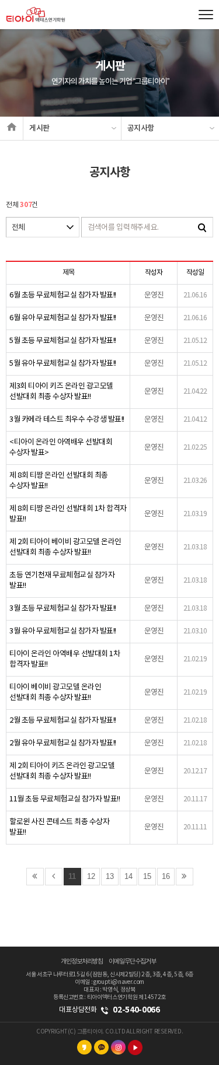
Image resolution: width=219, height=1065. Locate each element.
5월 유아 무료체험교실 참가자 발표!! (62, 363)
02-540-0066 (136, 1010)
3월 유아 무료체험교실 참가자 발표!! (62, 631)
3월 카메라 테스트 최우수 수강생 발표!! (66, 419)
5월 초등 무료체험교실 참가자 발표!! (62, 341)
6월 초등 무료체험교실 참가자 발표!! (62, 295)
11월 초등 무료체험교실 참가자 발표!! (64, 799)
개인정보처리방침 (82, 961)
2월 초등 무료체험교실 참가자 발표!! (62, 720)
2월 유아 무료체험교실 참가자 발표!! (62, 743)
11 (72, 876)
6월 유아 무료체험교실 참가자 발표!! (62, 318)
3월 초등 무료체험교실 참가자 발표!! (62, 608)
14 (128, 876)
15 (147, 876)
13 (110, 876)
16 (166, 876)
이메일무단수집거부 (132, 961)
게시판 (39, 128)
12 (91, 876)
